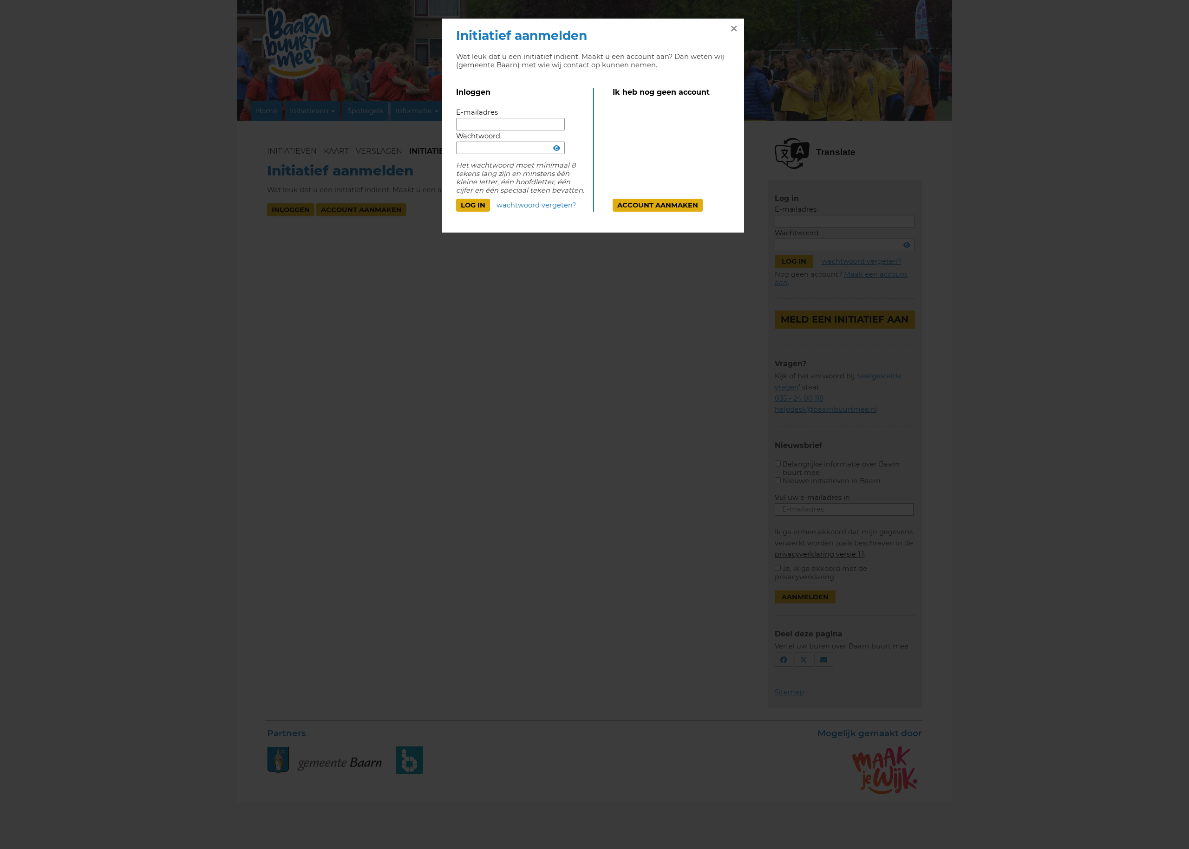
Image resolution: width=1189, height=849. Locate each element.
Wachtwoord (478, 136)
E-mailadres (477, 112)
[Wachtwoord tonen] (556, 147)
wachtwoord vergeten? (536, 205)
